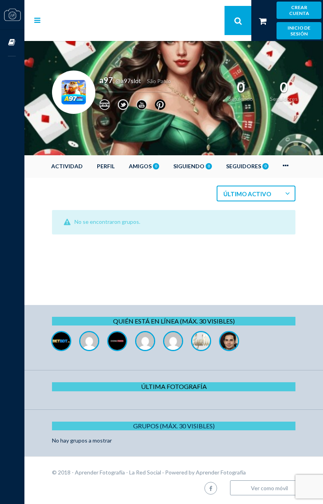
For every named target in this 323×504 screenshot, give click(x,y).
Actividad (67, 166)
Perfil (106, 166)
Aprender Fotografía (221, 472)
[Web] (104, 104)
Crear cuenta (299, 10)
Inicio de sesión (299, 31)
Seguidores (246, 166)
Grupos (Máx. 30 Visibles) (174, 426)
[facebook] (210, 488)
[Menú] (37, 20)
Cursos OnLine (12, 42)
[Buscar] (238, 20)
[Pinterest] (160, 104)
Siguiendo (191, 166)
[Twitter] (123, 104)
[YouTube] (141, 104)
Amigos (143, 166)
